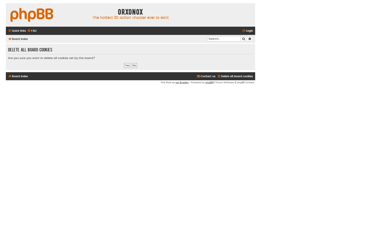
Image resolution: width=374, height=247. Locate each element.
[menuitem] (31, 31)
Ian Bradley (182, 82)
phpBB (209, 82)
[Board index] (32, 15)
